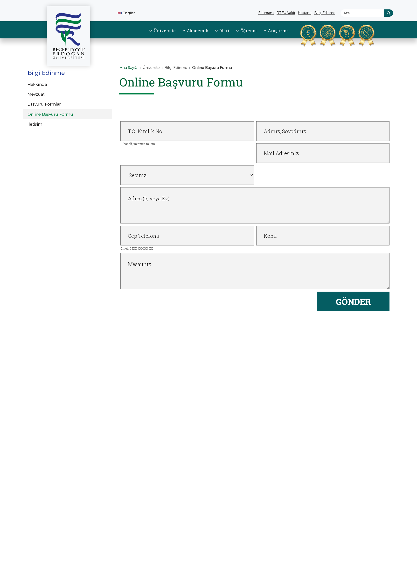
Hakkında (37, 84)
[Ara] (388, 13)
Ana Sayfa (128, 67)
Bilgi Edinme (325, 13)
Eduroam (266, 13)
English (129, 13)
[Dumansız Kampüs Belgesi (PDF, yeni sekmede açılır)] (360, 34)
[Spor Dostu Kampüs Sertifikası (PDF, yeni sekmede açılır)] (321, 34)
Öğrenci (248, 30)
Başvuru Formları (45, 103)
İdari (224, 30)
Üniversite (164, 30)
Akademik (197, 30)
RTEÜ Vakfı (286, 13)
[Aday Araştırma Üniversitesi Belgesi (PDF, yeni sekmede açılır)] (341, 34)
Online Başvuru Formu (50, 114)
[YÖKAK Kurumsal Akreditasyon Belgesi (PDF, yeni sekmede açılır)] (302, 34)
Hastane (305, 13)
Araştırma (278, 30)
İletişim (35, 124)
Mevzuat (36, 94)
